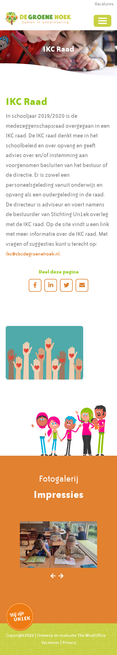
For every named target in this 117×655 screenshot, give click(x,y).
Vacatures (50, 642)
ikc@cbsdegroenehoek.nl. (33, 254)
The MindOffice (92, 635)
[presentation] (53, 576)
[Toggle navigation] (102, 21)
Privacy (69, 642)
